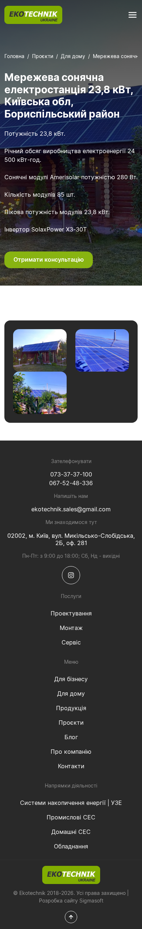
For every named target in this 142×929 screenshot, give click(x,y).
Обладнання (71, 847)
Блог (71, 737)
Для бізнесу (71, 679)
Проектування (71, 614)
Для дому (73, 56)
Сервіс (71, 643)
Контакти (71, 766)
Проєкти (42, 56)
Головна (14, 56)
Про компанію (71, 752)
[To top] (71, 917)
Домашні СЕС (71, 832)
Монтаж (71, 628)
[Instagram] (71, 575)
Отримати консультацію (48, 260)
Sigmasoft (91, 901)
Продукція (71, 708)
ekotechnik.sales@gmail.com (71, 509)
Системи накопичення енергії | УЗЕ (71, 803)
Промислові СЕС (71, 817)
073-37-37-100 (71, 475)
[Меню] (132, 15)
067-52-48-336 (71, 483)
